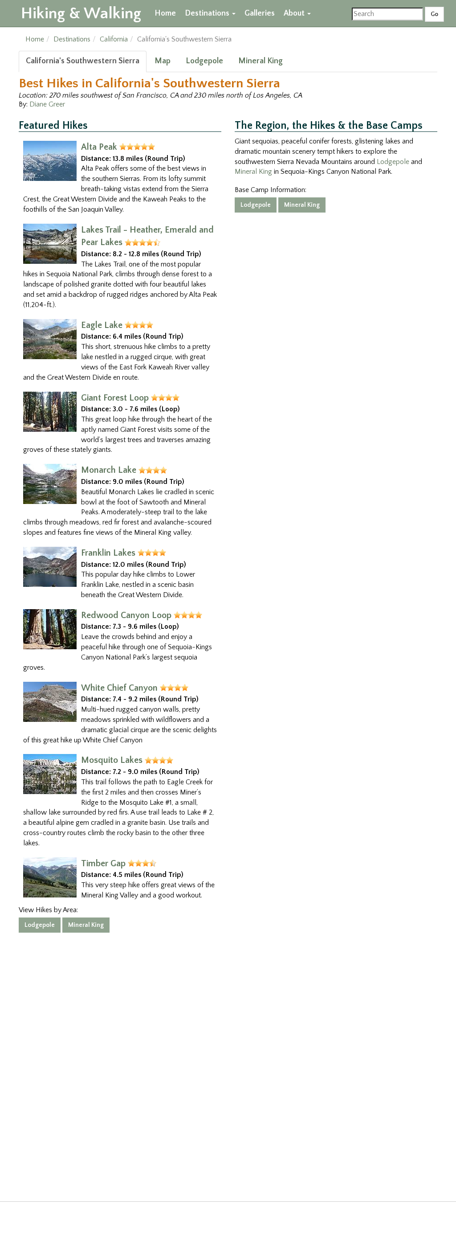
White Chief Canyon (119, 688)
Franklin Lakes (108, 553)
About (295, 13)
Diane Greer (47, 104)
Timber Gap (103, 863)
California (114, 39)
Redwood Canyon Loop (126, 615)
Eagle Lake (101, 325)
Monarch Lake (108, 470)
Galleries (259, 13)
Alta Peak (99, 147)
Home (165, 13)
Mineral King (260, 61)
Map (163, 61)
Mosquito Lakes (111, 760)
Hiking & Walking (81, 13)
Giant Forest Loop (115, 398)
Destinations (208, 13)
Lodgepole (204, 61)
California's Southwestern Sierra (82, 61)
